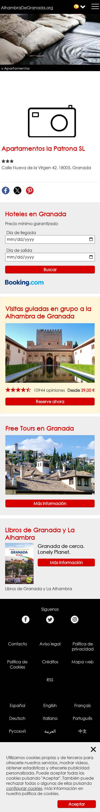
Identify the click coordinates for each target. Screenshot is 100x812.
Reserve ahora (50, 401)
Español (17, 705)
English (50, 705)
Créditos (50, 661)
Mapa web (83, 661)
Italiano (50, 718)
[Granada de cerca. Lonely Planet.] (19, 563)
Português (82, 718)
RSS (50, 679)
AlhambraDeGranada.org (27, 7)
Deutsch (17, 718)
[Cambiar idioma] (76, 6)
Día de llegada (21, 232)
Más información (50, 503)
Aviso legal (50, 643)
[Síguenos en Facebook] (25, 620)
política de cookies (40, 793)
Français (82, 705)
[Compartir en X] (18, 191)
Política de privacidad (83, 646)
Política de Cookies (17, 664)
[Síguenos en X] (50, 620)
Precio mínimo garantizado (31, 223)
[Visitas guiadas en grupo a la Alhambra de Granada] (50, 352)
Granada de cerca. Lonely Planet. (61, 549)
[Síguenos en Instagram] (74, 620)
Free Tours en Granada (39, 428)
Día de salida (19, 250)
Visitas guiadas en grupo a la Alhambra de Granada (48, 312)
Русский (17, 731)
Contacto (17, 643)
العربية (50, 731)
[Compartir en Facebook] (5, 191)
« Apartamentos (15, 68)
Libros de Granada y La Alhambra (38, 588)
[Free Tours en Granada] (50, 464)
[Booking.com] (24, 283)
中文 (82, 731)
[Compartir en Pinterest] (30, 191)
